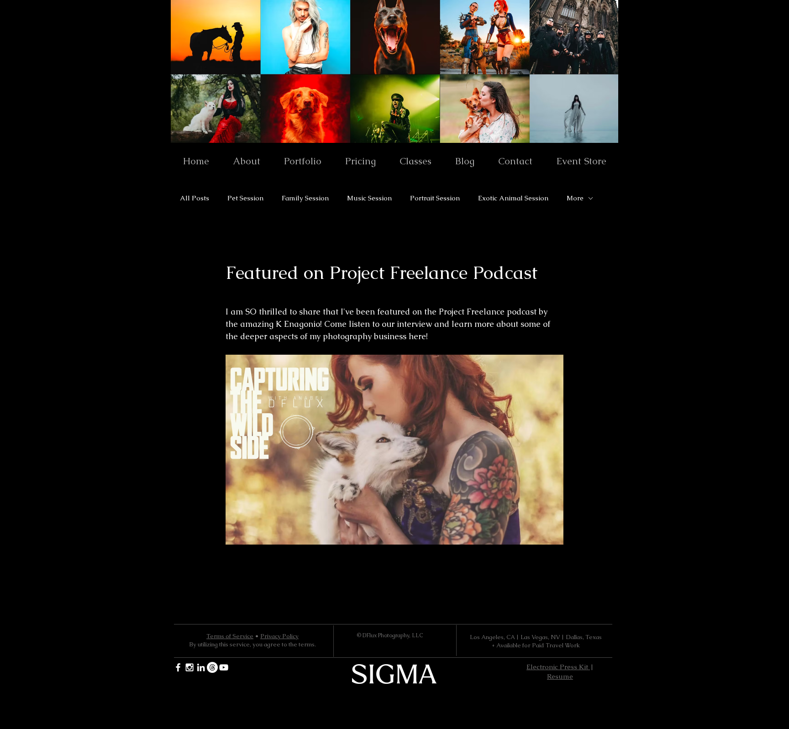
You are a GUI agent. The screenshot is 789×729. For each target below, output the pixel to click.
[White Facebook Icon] (178, 667)
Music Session (369, 198)
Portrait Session (435, 198)
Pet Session (245, 198)
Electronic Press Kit (558, 666)
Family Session (305, 198)
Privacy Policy (279, 636)
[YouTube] (223, 667)
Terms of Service (229, 636)
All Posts (194, 198)
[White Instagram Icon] (189, 667)
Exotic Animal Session (513, 198)
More (575, 198)
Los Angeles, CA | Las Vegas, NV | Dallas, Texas (536, 637)
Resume (560, 676)
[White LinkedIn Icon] (200, 667)
